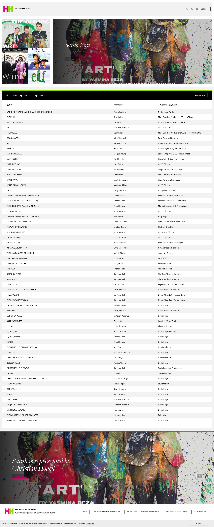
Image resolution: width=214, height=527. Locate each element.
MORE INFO (90, 524)
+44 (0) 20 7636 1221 (200, 512)
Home (85, 512)
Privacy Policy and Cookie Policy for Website (143, 512)
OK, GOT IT (199, 523)
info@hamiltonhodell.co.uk (176, 512)
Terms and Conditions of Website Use (107, 512)
